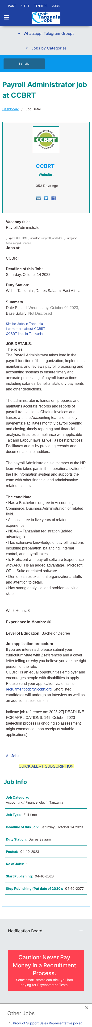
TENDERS (40, 6)
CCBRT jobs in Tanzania (24, 334)
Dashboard (10, 109)
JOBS (56, 6)
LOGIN (24, 64)
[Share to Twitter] (46, 197)
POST (12, 6)
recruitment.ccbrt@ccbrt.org (29, 689)
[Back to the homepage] (46, 18)
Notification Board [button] (25, 930)
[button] (46, 33)
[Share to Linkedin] (38, 197)
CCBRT (45, 166)
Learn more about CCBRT (25, 329)
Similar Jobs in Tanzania (24, 324)
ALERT (25, 6)
